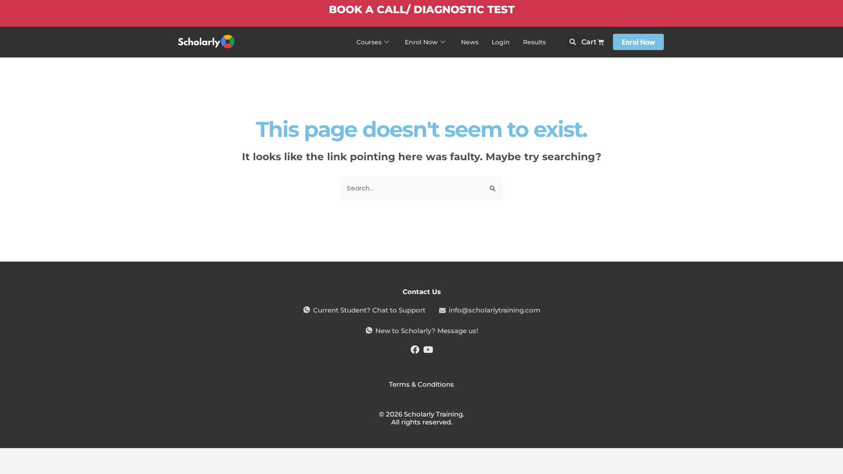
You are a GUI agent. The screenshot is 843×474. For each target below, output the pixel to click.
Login (501, 42)
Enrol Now (421, 42)
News (470, 42)
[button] (573, 42)
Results (534, 42)
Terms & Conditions (421, 384)
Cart (589, 42)
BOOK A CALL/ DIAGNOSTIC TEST (422, 9)
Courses (369, 42)
